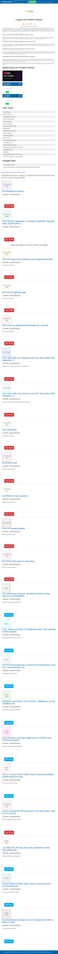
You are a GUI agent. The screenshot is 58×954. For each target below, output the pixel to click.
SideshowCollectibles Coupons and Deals (11, 602)
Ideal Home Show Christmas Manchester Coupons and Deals (16, 401)
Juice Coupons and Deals (8, 265)
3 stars (29, 24)
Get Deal (8, 615)
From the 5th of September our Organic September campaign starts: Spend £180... (21, 167)
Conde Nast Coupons (8, 149)
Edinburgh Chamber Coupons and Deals (11, 856)
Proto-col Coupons (7, 121)
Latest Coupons (11, 4)
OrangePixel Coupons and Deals (9, 673)
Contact (21, 952)
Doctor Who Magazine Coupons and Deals (11, 746)
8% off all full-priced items (9, 164)
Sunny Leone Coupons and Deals (9, 782)
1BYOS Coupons (7, 137)
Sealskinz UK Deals (7, 133)
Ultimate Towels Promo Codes (10, 145)
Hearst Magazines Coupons (9, 140)
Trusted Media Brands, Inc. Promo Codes (12, 154)
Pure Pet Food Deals (8, 123)
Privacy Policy (27, 952)
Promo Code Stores (41, 1)
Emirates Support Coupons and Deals (10, 892)
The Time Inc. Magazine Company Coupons (13, 156)
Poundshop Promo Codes (9, 116)
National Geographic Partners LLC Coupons (13, 147)
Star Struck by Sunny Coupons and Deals (11, 709)
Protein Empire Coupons (8, 119)
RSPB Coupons (6, 128)
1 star (23, 24)
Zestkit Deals (6, 152)
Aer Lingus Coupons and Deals (9, 928)
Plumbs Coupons (7, 112)
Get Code (9, 206)
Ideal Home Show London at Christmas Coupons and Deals (15, 366)
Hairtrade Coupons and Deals (8, 468)
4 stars (31, 24)
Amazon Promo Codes (8, 135)
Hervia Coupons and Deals (8, 435)
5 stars (34, 24)
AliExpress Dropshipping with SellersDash (42, 952)
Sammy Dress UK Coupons (9, 130)
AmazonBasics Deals (8, 142)
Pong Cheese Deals (7, 114)
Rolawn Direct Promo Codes (9, 126)
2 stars (26, 24)
